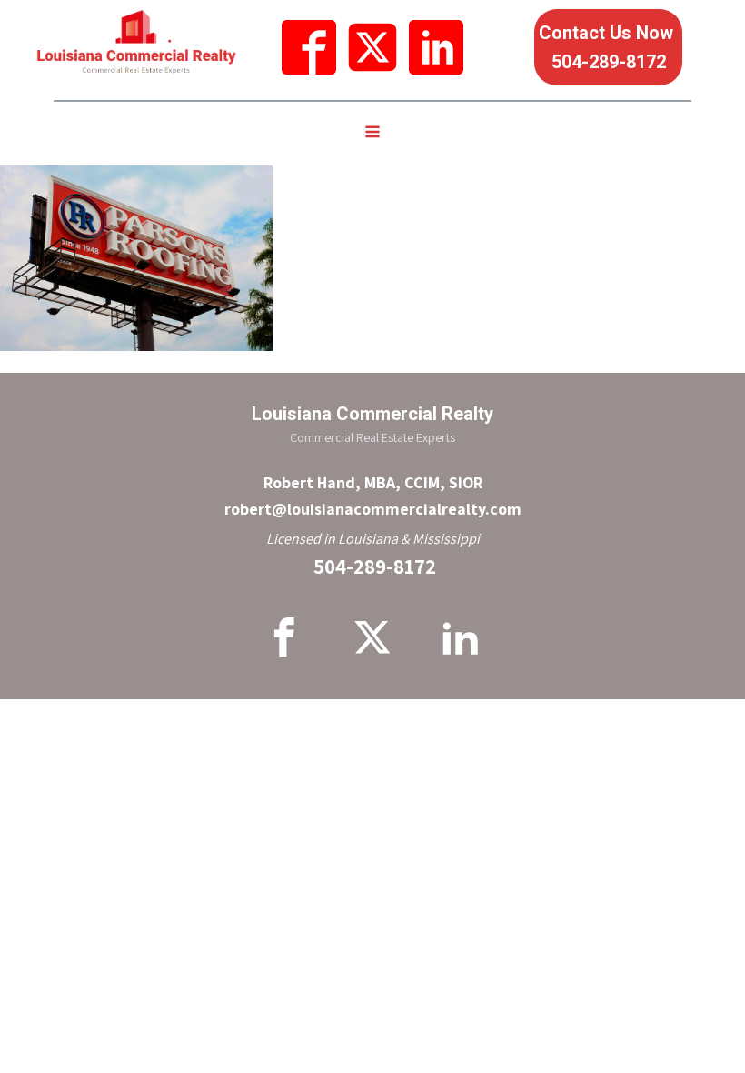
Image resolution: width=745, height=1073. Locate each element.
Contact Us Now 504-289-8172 (608, 47)
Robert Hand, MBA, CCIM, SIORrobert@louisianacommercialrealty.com (373, 495)
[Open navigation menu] (372, 133)
